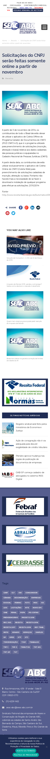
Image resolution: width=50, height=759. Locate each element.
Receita (14, 41)
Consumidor (31, 593)
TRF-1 (5, 647)
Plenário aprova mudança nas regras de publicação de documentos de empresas (30, 459)
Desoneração (21, 598)
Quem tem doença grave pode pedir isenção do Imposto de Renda (24, 322)
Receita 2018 (25, 627)
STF (19, 637)
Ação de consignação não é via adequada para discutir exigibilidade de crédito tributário (31, 444)
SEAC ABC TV (26, 8)
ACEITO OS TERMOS (26, 751)
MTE (27, 608)
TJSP (23, 642)
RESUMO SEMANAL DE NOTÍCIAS (27, 10)
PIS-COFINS (33, 612)
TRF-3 (14, 647)
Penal (14, 612)
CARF (5, 593)
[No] (46, 746)
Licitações (16, 608)
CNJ (20, 593)
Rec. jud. (7, 622)
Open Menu (44, 27)
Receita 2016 (32, 622)
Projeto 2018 (28, 617)
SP (4, 637)
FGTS (27, 603)
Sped (11, 637)
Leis (5, 608)
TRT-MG (37, 647)
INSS (35, 603)
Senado (15, 632)
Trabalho (34, 642)
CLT (13, 593)
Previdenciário (10, 617)
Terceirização (10, 642)
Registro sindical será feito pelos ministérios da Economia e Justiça (31, 427)
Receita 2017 (9, 627)
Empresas (36, 598)
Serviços (27, 632)
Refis (5, 632)
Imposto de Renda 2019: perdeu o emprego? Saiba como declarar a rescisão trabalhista (24, 285)
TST (15, 652)
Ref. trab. (39, 627)
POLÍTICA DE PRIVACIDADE (26, 755)
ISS (42, 603)
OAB (5, 612)
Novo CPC (37, 608)
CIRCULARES (15, 5)
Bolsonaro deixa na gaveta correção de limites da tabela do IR (25, 359)
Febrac (18, 603)
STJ (26, 637)
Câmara (7, 598)
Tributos (25, 647)
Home (4, 41)
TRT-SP (6, 652)
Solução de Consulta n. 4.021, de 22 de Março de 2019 (24, 259)
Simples (39, 632)
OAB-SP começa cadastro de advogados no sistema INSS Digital (30, 475)
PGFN (22, 612)
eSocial (7, 603)
